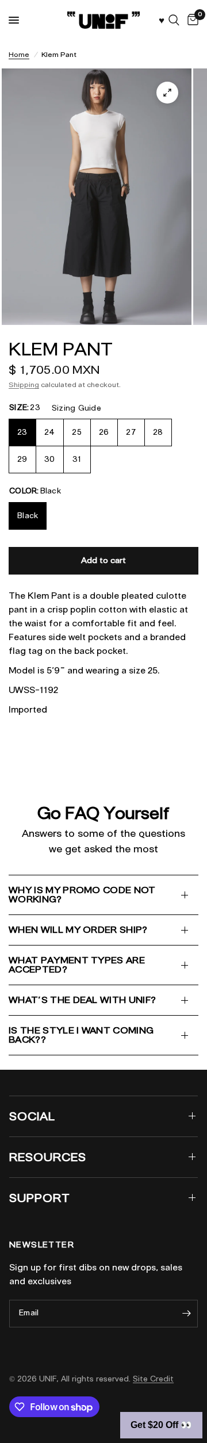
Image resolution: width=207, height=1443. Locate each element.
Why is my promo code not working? (82, 895)
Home (19, 54)
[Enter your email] (186, 1313)
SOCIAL (32, 1116)
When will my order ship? (78, 929)
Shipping (24, 384)
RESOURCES (47, 1157)
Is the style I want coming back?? (81, 1035)
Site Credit (153, 1379)
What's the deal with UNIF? (82, 999)
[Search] (173, 20)
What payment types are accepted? (77, 965)
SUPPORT (39, 1198)
